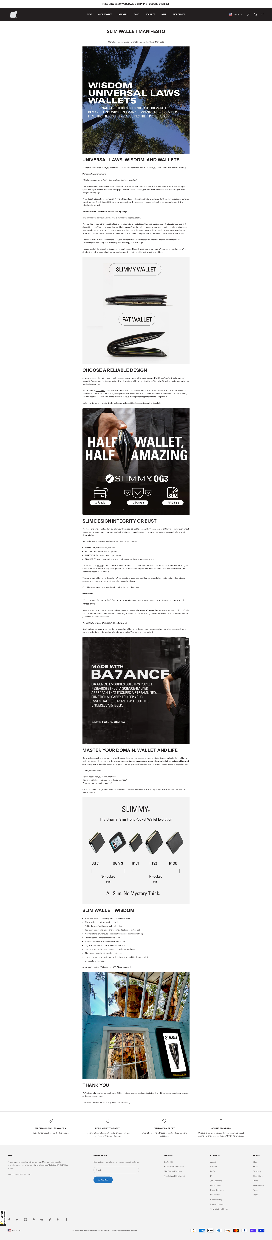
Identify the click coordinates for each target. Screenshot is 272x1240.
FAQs (212, 1171)
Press (255, 1190)
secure (233, 1133)
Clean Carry (258, 1176)
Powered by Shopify (128, 1230)
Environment (258, 1185)
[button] (3, 1218)
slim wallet (100, 390)
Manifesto (159, 42)
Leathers (150, 42)
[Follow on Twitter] (17, 1219)
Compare (141, 42)
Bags (136, 14)
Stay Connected (217, 1204)
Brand (133, 42)
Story (255, 1195)
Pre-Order (215, 1195)
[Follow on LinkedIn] (58, 1219)
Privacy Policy (216, 1199)
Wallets (150, 14)
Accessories (105, 14)
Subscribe (103, 1180)
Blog (255, 1162)
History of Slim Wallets (174, 1166)
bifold (99, 565)
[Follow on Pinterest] (33, 1219)
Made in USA (215, 1185)
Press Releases (217, 1190)
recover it (102, 1136)
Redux (120, 42)
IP (211, 1176)
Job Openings (216, 1181)
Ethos (255, 1181)
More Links (179, 14)
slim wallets (98, 1093)
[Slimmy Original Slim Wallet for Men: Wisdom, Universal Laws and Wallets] (136, 100)
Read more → (120, 623)
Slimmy (168, 529)
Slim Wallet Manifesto (173, 1171)
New (89, 14)
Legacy (127, 42)
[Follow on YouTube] (41, 1219)
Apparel (123, 14)
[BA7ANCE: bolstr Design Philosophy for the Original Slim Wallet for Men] (136, 690)
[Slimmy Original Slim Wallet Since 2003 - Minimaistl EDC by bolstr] (136, 850)
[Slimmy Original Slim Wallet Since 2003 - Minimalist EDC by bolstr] (136, 310)
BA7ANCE (168, 1162)
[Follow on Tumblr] (66, 1219)
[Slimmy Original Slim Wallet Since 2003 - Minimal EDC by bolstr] (136, 1025)
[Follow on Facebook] (9, 1219)
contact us (169, 1133)
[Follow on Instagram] (25, 1219)
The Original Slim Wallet (174, 1176)
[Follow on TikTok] (50, 1219)
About (213, 1162)
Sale (164, 14)
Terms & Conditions (219, 1209)
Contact (213, 1166)
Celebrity (257, 1171)
